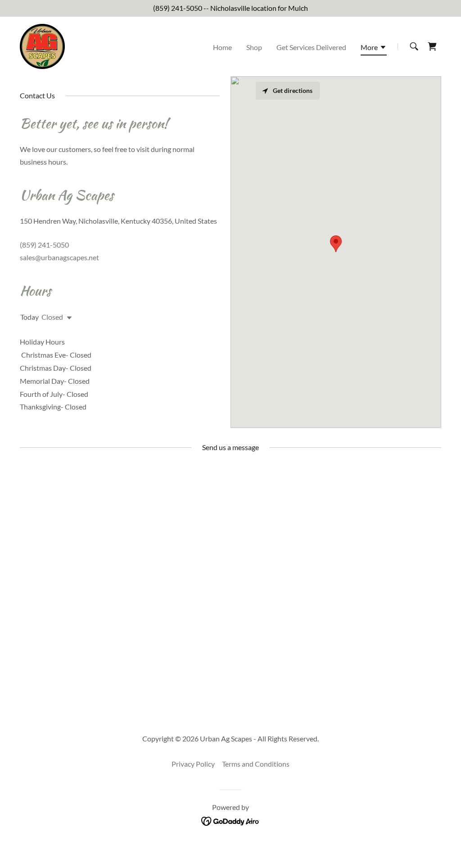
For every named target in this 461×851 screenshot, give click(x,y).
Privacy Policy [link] (193, 763)
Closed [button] (52, 317)
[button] (374, 48)
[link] (42, 45)
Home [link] (222, 47)
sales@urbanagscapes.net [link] (59, 257)
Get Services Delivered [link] (311, 47)
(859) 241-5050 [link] (177, 8)
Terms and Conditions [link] (255, 763)
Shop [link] (254, 47)
